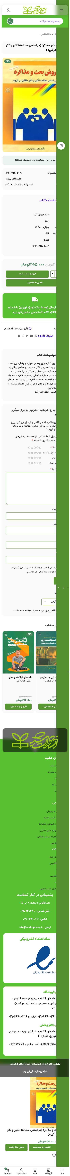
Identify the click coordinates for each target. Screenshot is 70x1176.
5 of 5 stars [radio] (29, 447)
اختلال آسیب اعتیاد (52, 818)
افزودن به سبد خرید (27, 274)
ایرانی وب (28, 1071)
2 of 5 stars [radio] (37, 447)
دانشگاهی (46, 34)
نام (61, 539)
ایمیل (60, 553)
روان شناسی (56, 876)
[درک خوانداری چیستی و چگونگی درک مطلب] (51, 652)
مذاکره (8, 185)
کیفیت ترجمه (57, 463)
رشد (7, 179)
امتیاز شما (57, 448)
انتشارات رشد (56, 857)
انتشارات (28, 185)
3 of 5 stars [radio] (34, 447)
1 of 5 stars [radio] (40, 447)
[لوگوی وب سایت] (35, 10)
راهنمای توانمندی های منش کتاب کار (20, 679)
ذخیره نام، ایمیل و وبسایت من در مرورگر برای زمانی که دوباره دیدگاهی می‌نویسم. (38, 570)
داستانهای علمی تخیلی (51, 830)
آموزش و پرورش (54, 811)
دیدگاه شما (57, 470)
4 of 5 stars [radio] (32, 447)
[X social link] (36, 336)
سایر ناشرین (56, 863)
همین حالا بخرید (35, 282)
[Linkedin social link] (27, 336)
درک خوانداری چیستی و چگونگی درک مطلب (52, 679)
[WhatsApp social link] (23, 336)
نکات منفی (58, 524)
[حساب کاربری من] (8, 10)
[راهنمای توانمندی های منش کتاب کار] (18, 652)
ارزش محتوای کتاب (54, 453)
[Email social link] (31, 336)
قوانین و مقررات (55, 772)
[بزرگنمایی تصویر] (61, 146)
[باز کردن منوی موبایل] (61, 10)
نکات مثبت (58, 509)
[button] (51, 707)
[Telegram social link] (19, 336)
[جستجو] (10, 21)
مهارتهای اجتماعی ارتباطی (49, 837)
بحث (20, 185)
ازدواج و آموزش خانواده (50, 824)
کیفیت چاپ (57, 458)
